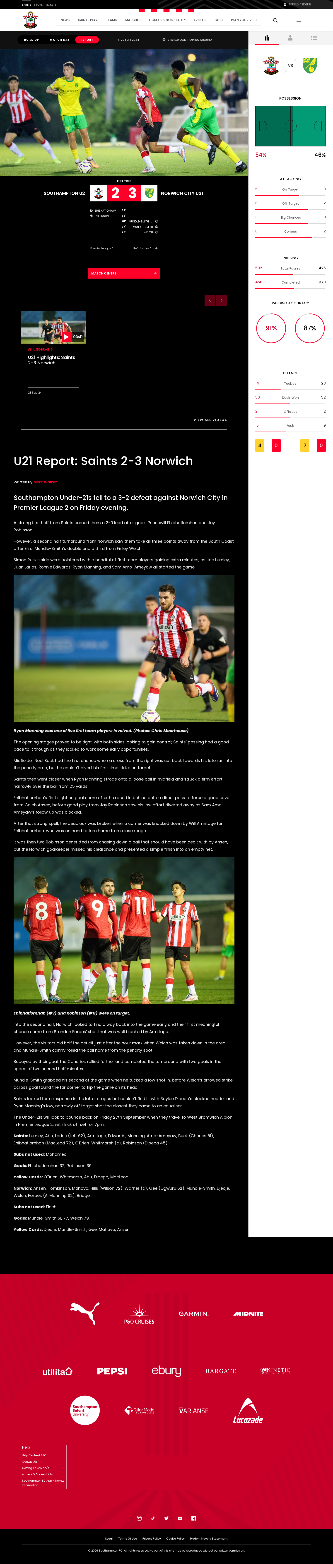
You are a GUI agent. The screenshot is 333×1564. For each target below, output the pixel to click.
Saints (26, 5)
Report (87, 40)
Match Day (60, 40)
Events (199, 20)
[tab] (267, 38)
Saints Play (87, 20)
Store (38, 5)
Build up (31, 40)
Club (219, 20)
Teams (111, 20)
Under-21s (43, 349)
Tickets (50, 5)
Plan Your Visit (244, 20)
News (65, 20)
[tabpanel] (290, 256)
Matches (132, 20)
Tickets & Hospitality (167, 20)
